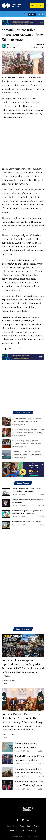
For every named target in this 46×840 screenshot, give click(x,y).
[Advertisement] (23, 142)
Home (9, 826)
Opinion (36, 826)
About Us (13, 831)
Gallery (29, 826)
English (31, 14)
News (15, 826)
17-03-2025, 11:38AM (37, 47)
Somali (40, 14)
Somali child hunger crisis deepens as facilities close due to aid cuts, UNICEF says (28, 431)
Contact (21, 831)
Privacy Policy (31, 831)
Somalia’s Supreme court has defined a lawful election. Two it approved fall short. (26, 442)
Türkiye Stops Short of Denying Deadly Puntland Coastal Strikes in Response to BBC (27, 453)
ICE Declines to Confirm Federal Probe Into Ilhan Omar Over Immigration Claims (26, 420)
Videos (22, 826)
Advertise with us (37, 5)
